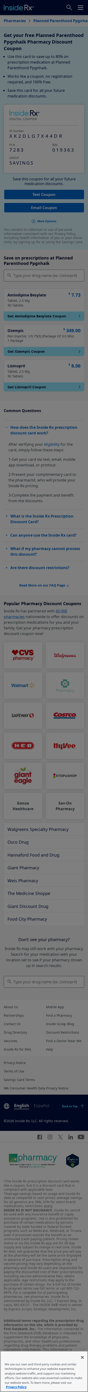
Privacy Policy (16, 1387)
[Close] (82, 1357)
